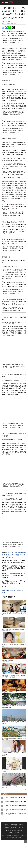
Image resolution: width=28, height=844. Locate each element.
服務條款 (7, 827)
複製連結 (13, 27)
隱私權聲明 (13, 827)
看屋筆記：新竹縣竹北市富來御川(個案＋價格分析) (15, 806)
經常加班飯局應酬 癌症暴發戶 (9, 691)
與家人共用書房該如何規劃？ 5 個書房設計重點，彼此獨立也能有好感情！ (13, 576)
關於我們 (17, 833)
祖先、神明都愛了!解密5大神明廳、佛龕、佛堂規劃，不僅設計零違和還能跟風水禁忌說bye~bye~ (14, 555)
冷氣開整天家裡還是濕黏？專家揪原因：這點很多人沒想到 (15, 814)
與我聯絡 (7, 825)
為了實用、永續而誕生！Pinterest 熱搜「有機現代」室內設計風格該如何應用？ (13, 568)
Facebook (3, 27)
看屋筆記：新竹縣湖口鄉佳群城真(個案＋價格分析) (15, 810)
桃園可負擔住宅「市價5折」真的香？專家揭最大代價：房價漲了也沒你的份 (14, 676)
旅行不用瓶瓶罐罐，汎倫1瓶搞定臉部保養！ (13, 629)
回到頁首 (25, 841)
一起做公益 (20, 827)
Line (9, 27)
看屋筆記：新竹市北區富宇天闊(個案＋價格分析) (15, 798)
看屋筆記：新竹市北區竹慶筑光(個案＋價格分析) (15, 802)
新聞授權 (21, 825)
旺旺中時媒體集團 (17, 830)
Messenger (6, 27)
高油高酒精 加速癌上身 (7, 660)
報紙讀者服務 (14, 825)
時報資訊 (11, 833)
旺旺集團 (8, 830)
